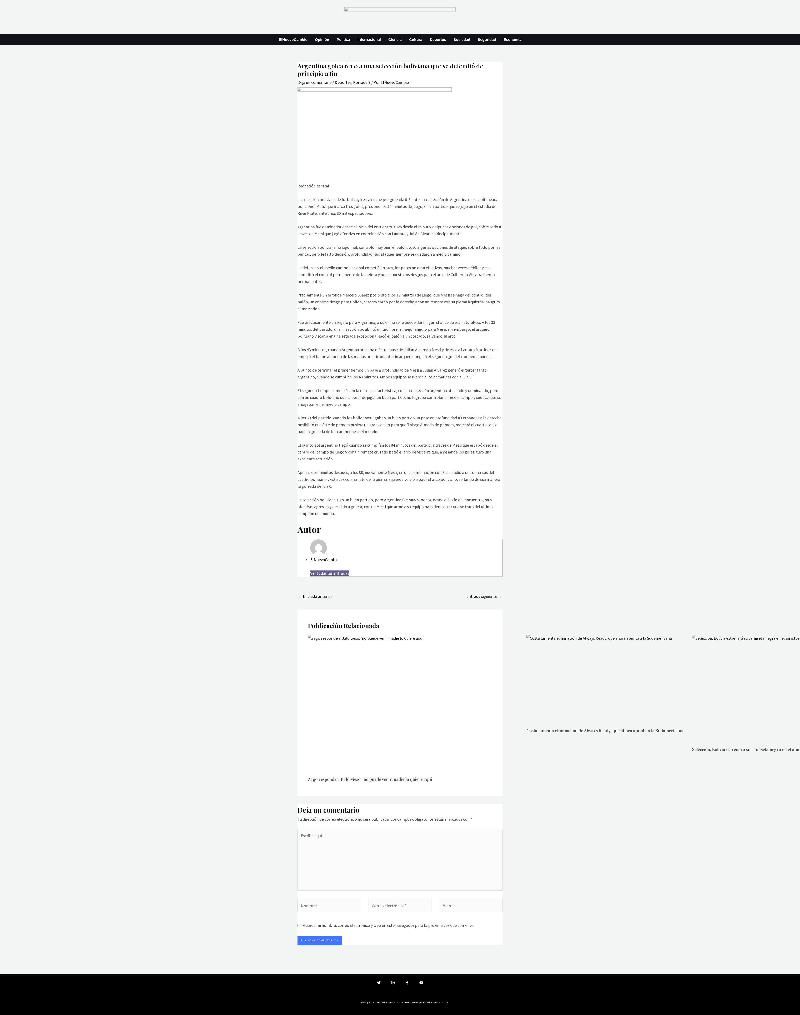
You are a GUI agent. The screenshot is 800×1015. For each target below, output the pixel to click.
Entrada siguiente (484, 596)
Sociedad (462, 40)
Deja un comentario (315, 82)
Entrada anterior (315, 596)
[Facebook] (407, 983)
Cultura (415, 40)
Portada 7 (361, 82)
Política (343, 40)
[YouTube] (421, 983)
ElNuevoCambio (293, 40)
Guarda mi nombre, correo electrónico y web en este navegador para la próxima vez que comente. (388, 925)
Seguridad (487, 40)
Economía (512, 40)
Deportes (438, 40)
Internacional (369, 40)
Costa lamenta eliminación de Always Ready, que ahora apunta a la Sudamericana (605, 730)
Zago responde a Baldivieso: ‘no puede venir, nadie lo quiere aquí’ (370, 779)
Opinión (322, 40)
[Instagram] (393, 983)
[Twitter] (379, 983)
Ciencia (395, 40)
